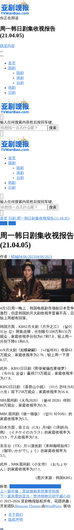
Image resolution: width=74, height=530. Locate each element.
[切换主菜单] (1, 51)
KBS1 (19, 486)
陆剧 (20, 73)
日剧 (12, 93)
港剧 (20, 78)
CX (12, 486)
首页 (12, 63)
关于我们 (15, 515)
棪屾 (14, 257)
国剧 (12, 68)
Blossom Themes (27, 506)
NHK (45, 486)
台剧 (20, 83)
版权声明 (15, 520)
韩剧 (12, 88)
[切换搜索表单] (1, 117)
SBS (52, 486)
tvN (58, 486)
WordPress (53, 506)
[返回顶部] (1, 529)
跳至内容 (7, 46)
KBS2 (28, 486)
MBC (37, 486)
